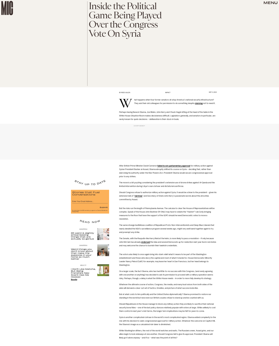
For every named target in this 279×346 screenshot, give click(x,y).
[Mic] (7, 8)
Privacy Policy (75, 211)
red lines (138, 196)
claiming (199, 103)
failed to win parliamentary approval (173, 166)
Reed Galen (125, 92)
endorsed (145, 242)
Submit (104, 207)
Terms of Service (101, 210)
